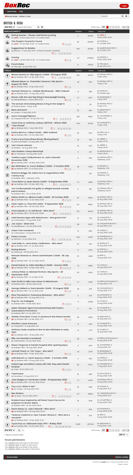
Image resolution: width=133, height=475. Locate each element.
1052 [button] (124, 27)
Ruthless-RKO (22, 77)
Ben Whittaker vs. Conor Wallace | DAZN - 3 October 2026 (40, 166)
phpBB (103, 462)
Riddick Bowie (19, 106)
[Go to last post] (105, 35)
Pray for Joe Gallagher (22, 301)
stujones (103, 386)
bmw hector (104, 373)
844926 (103, 57)
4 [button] (115, 27)
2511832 (103, 358)
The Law (17, 67)
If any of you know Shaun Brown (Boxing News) (35, 139)
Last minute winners (21, 145)
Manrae (17, 51)
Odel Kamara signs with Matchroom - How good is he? (38, 217)
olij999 (102, 139)
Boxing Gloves (18, 249)
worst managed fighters (23, 116)
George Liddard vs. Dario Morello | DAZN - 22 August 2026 (40, 288)
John (16, 38)
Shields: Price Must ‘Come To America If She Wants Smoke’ (41, 316)
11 (59, 53)
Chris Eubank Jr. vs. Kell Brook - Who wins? (32, 210)
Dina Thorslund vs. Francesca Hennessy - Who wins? (38, 295)
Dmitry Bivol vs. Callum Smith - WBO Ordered (34, 132)
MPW (102, 255)
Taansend (21, 154)
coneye (17, 112)
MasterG (17, 148)
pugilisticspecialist (107, 48)
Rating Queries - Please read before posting (33, 35)
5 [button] (118, 27)
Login (124, 6)
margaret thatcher (21, 118)
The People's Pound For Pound (26, 41)
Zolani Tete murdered (22, 230)
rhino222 (17, 239)
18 (58, 128)
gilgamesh (104, 110)
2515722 (103, 249)
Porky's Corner (18, 236)
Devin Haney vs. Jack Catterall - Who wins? (33, 409)
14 (67, 53)
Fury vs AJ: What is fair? (23, 386)
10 (62, 396)
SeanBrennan (19, 226)
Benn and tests (19, 110)
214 (70, 426)
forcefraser (18, 376)
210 (57, 426)
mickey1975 (104, 123)
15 (70, 53)
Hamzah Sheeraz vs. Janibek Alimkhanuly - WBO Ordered (40, 91)
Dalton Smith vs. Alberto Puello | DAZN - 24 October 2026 (39, 197)
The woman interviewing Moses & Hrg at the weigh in (38, 104)
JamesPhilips (105, 116)
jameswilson (105, 295)
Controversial (19, 220)
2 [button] (110, 27)
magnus (103, 329)
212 (63, 426)
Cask (16, 369)
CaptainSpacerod (107, 393)
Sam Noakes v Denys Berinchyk (27, 151)
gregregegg (104, 97)
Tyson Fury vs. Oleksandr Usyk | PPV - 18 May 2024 (36, 423)
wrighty (103, 230)
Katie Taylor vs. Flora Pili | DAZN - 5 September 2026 (37, 204)
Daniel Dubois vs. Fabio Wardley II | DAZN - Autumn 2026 (39, 265)
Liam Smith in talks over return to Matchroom (34, 281)
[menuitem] (20, 11)
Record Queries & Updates (49, 51)
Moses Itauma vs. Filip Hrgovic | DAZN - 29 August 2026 (38, 74)
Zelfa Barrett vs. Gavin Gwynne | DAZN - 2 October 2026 (39, 358)
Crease (19, 389)
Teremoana (17, 373)
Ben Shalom (17, 393)
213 (66, 426)
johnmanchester (20, 142)
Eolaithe (103, 41)
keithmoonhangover (108, 281)
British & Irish (13, 23)
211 (60, 426)
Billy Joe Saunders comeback (26, 338)
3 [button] (112, 27)
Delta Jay (103, 132)
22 (70, 128)
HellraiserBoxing (20, 100)
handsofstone (105, 288)
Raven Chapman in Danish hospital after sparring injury (39, 345)
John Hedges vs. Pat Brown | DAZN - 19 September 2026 (39, 379)
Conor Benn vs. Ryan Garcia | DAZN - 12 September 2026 (39, 181)
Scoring (15, 57)
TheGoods (18, 252)
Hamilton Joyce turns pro (24, 323)
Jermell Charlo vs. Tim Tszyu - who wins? (32, 351)
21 (67, 128)
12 (61, 53)
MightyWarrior (105, 151)
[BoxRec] (23, 5)
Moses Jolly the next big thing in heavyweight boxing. (38, 97)
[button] (103, 27)
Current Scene (43, 38)
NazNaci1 (103, 243)
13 (64, 53)
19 (61, 128)
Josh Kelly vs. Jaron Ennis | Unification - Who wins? (37, 243)
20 (64, 128)
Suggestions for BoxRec (23, 48)
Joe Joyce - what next (22, 223)
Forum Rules (17, 64)
